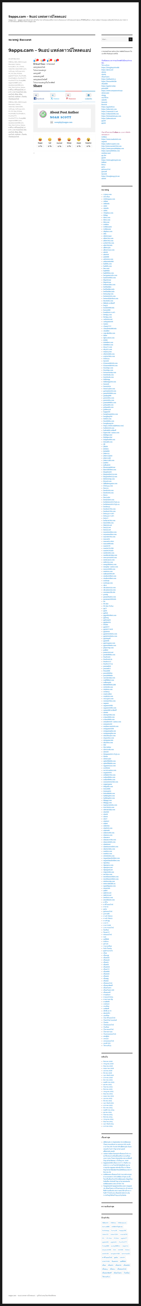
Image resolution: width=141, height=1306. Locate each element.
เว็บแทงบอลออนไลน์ (109, 1034)
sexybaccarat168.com (16, 85)
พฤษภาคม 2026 (108, 1068)
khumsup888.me (109, 467)
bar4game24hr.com (110, 275)
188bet (105, 201)
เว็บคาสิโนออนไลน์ (109, 1018)
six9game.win (108, 740)
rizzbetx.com (107, 689)
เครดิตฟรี (106, 1009)
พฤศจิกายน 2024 (108, 1110)
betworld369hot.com (110, 298)
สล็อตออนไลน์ (107, 983)
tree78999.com (108, 807)
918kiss (104, 137)
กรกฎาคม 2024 (108, 1119)
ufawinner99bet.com (110, 847)
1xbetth (104, 100)
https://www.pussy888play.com (112, 148)
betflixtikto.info (108, 289)
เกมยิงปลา (18, 96)
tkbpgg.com (107, 800)
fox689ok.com (108, 375)
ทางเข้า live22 (107, 916)
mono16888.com (109, 569)
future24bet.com (109, 389)
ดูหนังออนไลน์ (105, 169)
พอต (104, 937)
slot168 (106, 752)
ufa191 (105, 817)
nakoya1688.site (109, 574)
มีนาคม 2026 (107, 1073)
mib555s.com (108, 562)
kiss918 (104, 105)
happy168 (106, 412)
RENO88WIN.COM (109, 685)
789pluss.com (108, 213)
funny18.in (12, 66)
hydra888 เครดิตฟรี (109, 430)
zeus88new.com (109, 900)
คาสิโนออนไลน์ (18, 90)
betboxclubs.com (109, 285)
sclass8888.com (109, 717)
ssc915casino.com (109, 770)
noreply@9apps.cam (63, 122)
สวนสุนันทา (107, 995)
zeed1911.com (108, 897)
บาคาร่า (105, 923)
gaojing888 (107, 396)
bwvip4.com (107, 315)
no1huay (11, 71)
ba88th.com (107, 264)
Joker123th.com (20, 69)
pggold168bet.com (109, 615)
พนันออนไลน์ (107, 935)
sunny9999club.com (110, 782)
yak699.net (107, 893)
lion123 (105, 488)
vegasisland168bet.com (111, 858)
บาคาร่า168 (107, 925)
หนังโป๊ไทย (104, 98)
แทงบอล (106, 1039)
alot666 (106, 255)
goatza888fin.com (109, 403)
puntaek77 (107, 669)
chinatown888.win (110, 329)
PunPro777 (22, 78)
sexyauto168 (107, 724)
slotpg (103, 95)
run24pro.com (108, 699)
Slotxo (23, 87)
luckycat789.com (109, 520)
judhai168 (106, 465)
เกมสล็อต (106, 1006)
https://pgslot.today (108, 86)
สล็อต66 (106, 965)
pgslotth (106, 641)
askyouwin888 (108, 261)
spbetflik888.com (109, 761)
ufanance (106, 837)
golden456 (107, 409)
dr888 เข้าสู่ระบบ (117, 1226)
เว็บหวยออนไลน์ (108, 1029)
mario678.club (108, 548)
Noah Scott (60, 117)
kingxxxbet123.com (110, 474)
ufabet (105, 823)
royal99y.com (108, 696)
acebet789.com (108, 243)
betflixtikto (107, 287)
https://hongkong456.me (110, 176)
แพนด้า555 (106, 1043)
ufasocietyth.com (109, 842)
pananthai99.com (109, 597)
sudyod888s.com (109, 777)
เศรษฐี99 (106, 1036)
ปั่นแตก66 (115, 1261)
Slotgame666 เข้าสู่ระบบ (111, 754)
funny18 (104, 102)
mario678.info (108, 551)
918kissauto (107, 227)
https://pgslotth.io (108, 107)
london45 (106, 507)
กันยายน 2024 (108, 1115)
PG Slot (13, 73)
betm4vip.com (108, 294)
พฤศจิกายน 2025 (108, 1082)
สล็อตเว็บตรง (105, 77)
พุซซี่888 (106, 939)
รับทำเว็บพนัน (107, 948)
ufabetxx (106, 826)
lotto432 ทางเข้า (108, 514)
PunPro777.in (13, 118)
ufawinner (107, 844)
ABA (15, 62)
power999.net (108, 652)
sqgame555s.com (109, 766)
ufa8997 (106, 821)
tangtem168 (115, 1253)
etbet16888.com (109, 354)
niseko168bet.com (109, 576)
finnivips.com (108, 368)
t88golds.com (108, 786)
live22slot (106, 497)
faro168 (104, 174)
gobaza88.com (108, 405)
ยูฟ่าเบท (105, 944)
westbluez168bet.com (111, 877)
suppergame (107, 784)
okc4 (105, 585)
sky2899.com (108, 743)
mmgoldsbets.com (109, 564)
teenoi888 (106, 789)
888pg (105, 215)
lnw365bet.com (108, 500)
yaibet (105, 891)
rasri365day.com (109, 678)
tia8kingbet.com (109, 796)
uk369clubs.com (109, 849)
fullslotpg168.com (109, 382)
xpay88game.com (109, 886)
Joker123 (11, 69)
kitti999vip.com (109, 479)
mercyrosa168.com (110, 558)
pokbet (105, 650)
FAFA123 (106, 359)
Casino (17, 64)
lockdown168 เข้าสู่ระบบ (111, 502)
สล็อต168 (106, 958)
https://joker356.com (109, 109)
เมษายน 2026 (107, 1071)
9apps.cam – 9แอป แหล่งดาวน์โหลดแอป (37, 16)
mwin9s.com (108, 571)
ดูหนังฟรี (104, 172)
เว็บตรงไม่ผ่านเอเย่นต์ (110, 1020)
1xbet (105, 206)
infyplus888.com (109, 440)
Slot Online (16, 87)
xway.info (106, 888)
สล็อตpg (106, 978)
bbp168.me (107, 280)
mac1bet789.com (109, 537)
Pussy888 (22, 80)
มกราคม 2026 (108, 1078)
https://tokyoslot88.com (110, 114)
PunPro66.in (12, 78)
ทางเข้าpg (106, 921)
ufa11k (105, 814)
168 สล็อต (106, 197)
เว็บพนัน (24, 96)
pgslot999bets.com (110, 634)
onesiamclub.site (109, 592)
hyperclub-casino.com (111, 433)
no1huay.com (20, 71)
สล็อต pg (106, 955)
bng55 (105, 305)
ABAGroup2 (22, 62)
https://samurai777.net (109, 111)
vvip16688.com (108, 872)
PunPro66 (22, 76)
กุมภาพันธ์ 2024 (108, 1124)
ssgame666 (107, 773)
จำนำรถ (105, 907)
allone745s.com (108, 250)
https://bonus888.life (109, 81)
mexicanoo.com (109, 560)
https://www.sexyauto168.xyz (111, 91)
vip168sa (106, 863)
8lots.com (106, 218)
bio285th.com (108, 301)
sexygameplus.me (109, 731)
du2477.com (107, 347)
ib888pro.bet (107, 435)
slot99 (103, 72)
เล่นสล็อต (106, 1015)
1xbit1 (105, 211)
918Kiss (11, 62)
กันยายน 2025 (108, 1087)
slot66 (103, 74)
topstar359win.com (110, 805)
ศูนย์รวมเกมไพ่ (108, 951)
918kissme (107, 229)
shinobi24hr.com (109, 736)
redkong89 (107, 682)
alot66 (105, 252)
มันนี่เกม (106, 941)
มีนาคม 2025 (107, 1101)
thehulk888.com (109, 793)
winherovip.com (109, 881)
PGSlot (19, 73)
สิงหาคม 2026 (108, 1061)
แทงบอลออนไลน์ (108, 1041)
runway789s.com (109, 701)
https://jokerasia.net (108, 118)
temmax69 (107, 791)
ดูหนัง (103, 167)
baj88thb (106, 271)
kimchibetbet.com (109, 470)
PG (9, 73)
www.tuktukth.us (109, 884)
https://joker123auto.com (110, 144)
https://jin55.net (107, 70)
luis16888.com (108, 523)
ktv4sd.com (107, 481)
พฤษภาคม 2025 (108, 1096)
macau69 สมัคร (108, 541)
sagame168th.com (15, 83)
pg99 (105, 611)
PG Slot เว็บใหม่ (108, 606)
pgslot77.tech (13, 76)
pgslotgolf (106, 638)
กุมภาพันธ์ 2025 (108, 1103)
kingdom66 (107, 472)
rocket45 (106, 692)
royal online (107, 694)
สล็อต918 (106, 974)
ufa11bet (106, 812)
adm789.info (107, 245)
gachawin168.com (109, 391)
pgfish (105, 613)
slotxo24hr (105, 93)
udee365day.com (109, 810)
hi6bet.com (107, 419)
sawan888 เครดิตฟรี (110, 710)
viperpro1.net (108, 867)
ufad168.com (107, 828)
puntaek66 (107, 666)
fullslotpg (106, 379)
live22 (103, 165)
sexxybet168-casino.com (112, 722)
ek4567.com (107, 349)
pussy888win (108, 675)
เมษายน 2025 (107, 1098)
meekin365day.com (110, 555)
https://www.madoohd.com (111, 139)
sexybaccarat (106, 153)
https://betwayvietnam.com (111, 116)
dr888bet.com (108, 342)
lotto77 (105, 518)
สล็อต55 (106, 962)
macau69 (106, 539)
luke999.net (107, 525)
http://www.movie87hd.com (111, 146)
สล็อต (16, 94)
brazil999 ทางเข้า (109, 312)
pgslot (103, 121)
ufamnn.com (107, 835)
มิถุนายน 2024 (108, 1122)
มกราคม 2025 (108, 1105)
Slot (9, 87)
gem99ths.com (108, 398)
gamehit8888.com (109, 393)
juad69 (105, 463)
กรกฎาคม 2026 (108, 1064)
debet (105, 335)
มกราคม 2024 (108, 1126)
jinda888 (106, 451)
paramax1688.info (109, 599)
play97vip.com (108, 648)
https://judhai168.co (108, 79)
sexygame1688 (108, 729)
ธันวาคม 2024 (108, 1108)
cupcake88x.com (109, 333)
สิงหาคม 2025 (107, 1089)
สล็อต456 (106, 960)
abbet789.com (108, 238)
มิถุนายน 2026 (108, 1066)
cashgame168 (108, 322)
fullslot (103, 162)
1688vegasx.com (109, 199)
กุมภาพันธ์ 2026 (108, 1075)
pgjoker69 (107, 622)
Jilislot (21, 66)
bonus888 (106, 310)
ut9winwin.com (108, 856)
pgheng (106, 618)
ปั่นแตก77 (106, 932)
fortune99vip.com (109, 372)
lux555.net (107, 527)
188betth (106, 204)
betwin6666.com (109, 296)
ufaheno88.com (108, 833)
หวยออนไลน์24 (108, 997)
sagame (104, 142)
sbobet (105, 712)
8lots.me (106, 222)
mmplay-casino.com (110, 567)
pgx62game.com (109, 643)
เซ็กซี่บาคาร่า (107, 1011)
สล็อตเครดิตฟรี (108, 985)
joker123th (107, 458)
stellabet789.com (109, 775)
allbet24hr (107, 248)
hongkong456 (108, 423)
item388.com (107, 442)
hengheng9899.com (110, 414)
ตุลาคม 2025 (107, 1085)
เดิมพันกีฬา (106, 1013)
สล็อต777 (106, 969)
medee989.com (108, 553)
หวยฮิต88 (106, 1002)
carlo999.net (107, 319)
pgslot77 (106, 627)
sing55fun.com (108, 738)
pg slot (103, 155)
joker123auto (107, 456)
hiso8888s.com (108, 421)
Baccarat (11, 64)
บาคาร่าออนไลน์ (17, 92)
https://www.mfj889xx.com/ (113, 426)
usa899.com (107, 851)
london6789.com (109, 509)
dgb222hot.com (108, 338)
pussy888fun (107, 673)
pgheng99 (107, 620)
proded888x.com (109, 655)
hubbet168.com (108, 428)
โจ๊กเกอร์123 (105, 65)
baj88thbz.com (108, 273)
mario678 (106, 546)
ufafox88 (106, 830)
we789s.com (107, 874)
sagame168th (108, 706)
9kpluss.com (107, 231)
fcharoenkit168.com (110, 363)
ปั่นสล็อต (106, 930)
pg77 (105, 608)
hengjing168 (107, 416)
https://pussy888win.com (110, 151)
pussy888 (104, 88)
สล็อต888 (104, 84)
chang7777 (107, 326)
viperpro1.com (108, 865)
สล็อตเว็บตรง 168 (108, 990)
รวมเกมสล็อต (107, 946)
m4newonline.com (110, 532)
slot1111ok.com (108, 749)
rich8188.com (108, 687)
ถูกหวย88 (106, 914)
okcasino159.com (109, 588)
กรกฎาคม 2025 (108, 1091)
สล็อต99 (106, 976)
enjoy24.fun (107, 352)
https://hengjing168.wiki (110, 68)
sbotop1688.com (109, 715)
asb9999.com (108, 259)
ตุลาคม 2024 (107, 1112)
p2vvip (105, 595)
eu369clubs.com (109, 356)
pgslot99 (106, 632)
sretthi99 (106, 768)
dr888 (105, 340)
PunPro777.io (13, 80)
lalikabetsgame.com (110, 483)
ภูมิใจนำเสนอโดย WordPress (46, 1296)
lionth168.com (108, 490)
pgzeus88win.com (109, 645)
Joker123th (19, 106)
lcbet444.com (108, 486)
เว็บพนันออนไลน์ (13, 99)
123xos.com (107, 194)
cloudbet (106, 331)
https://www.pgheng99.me (111, 160)
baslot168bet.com (109, 278)
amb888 (106, 257)
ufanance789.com (109, 840)
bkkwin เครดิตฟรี (109, 303)
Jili (18, 66)
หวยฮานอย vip (108, 999)
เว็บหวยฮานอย (107, 1032)
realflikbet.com (108, 680)
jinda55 (106, 449)
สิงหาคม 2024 (107, 1117)
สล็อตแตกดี (106, 992)
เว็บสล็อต (106, 1027)
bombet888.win (108, 308)
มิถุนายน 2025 (108, 1094)
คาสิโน (10, 90)
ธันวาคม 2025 (108, 1080)
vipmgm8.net (108, 870)
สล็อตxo (106, 981)
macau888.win (108, 544)
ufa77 (105, 819)
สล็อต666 (106, 967)
